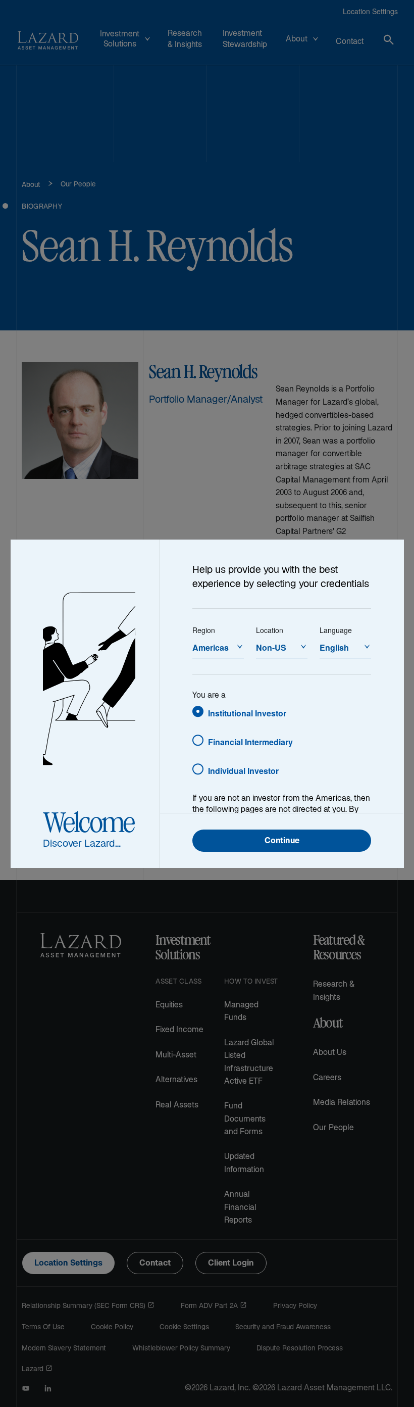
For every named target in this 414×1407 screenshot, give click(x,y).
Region (203, 630)
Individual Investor (243, 771)
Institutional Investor (247, 713)
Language (336, 630)
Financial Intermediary (250, 742)
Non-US (271, 647)
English (334, 647)
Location (269, 630)
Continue (282, 841)
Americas (210, 647)
